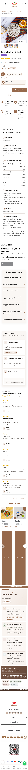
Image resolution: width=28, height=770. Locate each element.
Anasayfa (3, 12)
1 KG (3, 74)
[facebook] (7, 713)
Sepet (14, 768)
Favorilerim (19, 768)
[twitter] (10, 713)
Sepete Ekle (20, 90)
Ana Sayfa (3, 768)
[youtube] (18, 713)
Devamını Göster (7, 264)
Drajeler (18, 12)
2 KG (15, 74)
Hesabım (25, 768)
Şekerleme (11, 12)
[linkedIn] (15, 713)
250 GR (11, 74)
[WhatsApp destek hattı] (24, 763)
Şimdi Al (12, 95)
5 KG (20, 74)
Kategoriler (8, 768)
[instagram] (13, 713)
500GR (7, 74)
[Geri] (3, 762)
